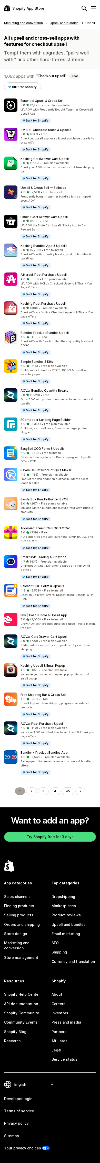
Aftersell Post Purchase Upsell (44, 275)
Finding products (19, 906)
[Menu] (93, 8)
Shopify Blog (15, 1031)
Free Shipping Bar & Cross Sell (43, 695)
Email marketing (66, 933)
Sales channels (17, 896)
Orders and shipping (22, 924)
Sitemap (11, 1136)
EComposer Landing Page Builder (46, 420)
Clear (74, 76)
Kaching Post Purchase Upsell (43, 303)
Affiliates (59, 1041)
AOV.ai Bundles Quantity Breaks (44, 390)
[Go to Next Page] (80, 791)
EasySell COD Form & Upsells (43, 449)
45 (68, 791)
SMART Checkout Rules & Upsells (46, 130)
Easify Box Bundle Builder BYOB (44, 499)
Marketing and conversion (16, 945)
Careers (58, 1004)
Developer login (18, 1098)
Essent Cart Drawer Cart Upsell (44, 217)
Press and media (66, 1022)
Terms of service (19, 1111)
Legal (56, 1050)
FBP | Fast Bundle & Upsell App (44, 615)
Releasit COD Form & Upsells (42, 586)
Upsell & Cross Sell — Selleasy (43, 188)
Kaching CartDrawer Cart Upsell (45, 159)
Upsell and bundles (69, 924)
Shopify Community (21, 1013)
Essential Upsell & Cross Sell (42, 101)
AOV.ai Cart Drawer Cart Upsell (44, 637)
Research (12, 1041)
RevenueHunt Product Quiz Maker (46, 470)
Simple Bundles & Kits (37, 362)
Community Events (21, 1022)
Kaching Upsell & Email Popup (43, 665)
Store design (15, 933)
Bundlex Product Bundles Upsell (45, 333)
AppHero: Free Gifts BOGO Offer (45, 528)
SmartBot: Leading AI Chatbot (43, 557)
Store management (21, 957)
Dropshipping (63, 896)
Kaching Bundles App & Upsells (44, 246)
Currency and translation (73, 961)
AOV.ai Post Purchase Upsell (42, 724)
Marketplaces (64, 906)
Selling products (18, 915)
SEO (55, 943)
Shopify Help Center (22, 994)
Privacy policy (16, 1123)
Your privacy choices (22, 1148)
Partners (59, 1031)
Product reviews (66, 915)
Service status (64, 1059)
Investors (60, 1013)
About (57, 994)
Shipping (59, 952)
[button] (50, 110)
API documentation (21, 1004)
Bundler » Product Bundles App (44, 752)
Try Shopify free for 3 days (50, 837)
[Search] (84, 8)
